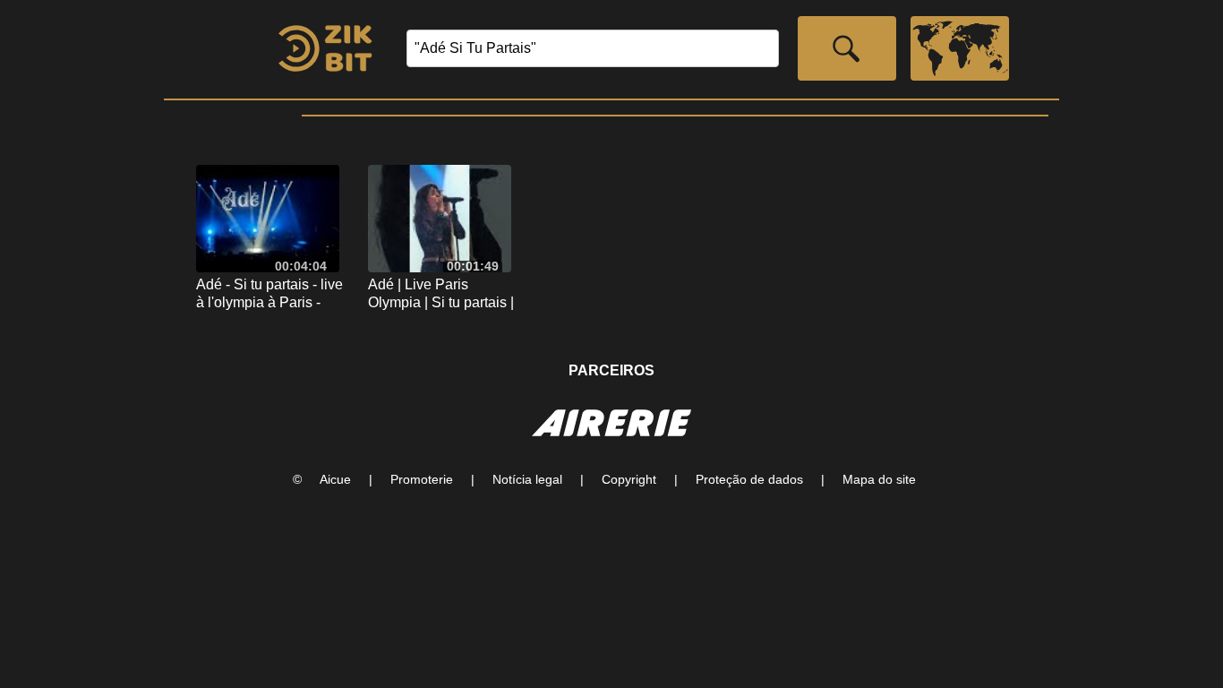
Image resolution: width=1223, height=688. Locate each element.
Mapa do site (879, 479)
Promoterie (421, 479)
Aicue (335, 479)
